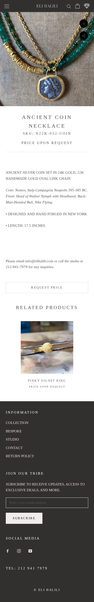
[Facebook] (7, 551)
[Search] (69, 6)
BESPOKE (14, 431)
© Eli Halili (47, 590)
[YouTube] (30, 551)
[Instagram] (19, 551)
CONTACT (14, 448)
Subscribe (24, 518)
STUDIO (12, 439)
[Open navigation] (6, 6)
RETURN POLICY (20, 456)
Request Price (47, 287)
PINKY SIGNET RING (47, 380)
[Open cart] (77, 6)
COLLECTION (17, 423)
